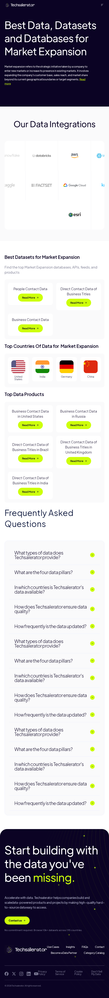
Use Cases (53, 947)
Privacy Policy (42, 972)
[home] (20, 5)
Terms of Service (60, 972)
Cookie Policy (78, 972)
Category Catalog (94, 953)
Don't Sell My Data (96, 972)
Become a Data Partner (64, 953)
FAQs (85, 947)
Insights (70, 947)
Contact (99, 947)
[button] (102, 5)
